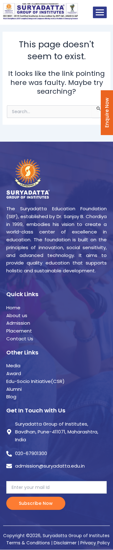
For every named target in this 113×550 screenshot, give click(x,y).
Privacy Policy (95, 543)
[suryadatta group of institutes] (40, 11)
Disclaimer (66, 543)
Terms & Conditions (28, 543)
